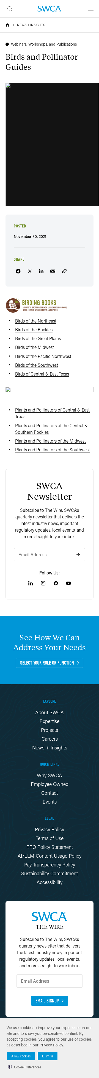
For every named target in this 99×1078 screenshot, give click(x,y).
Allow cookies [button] (21, 1056)
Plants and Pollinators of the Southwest (52, 449)
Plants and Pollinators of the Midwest (50, 441)
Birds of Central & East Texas (42, 374)
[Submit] (78, 555)
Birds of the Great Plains (38, 338)
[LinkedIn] (30, 583)
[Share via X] (29, 271)
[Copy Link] (64, 271)
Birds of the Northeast (35, 321)
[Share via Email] (52, 271)
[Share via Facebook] (18, 271)
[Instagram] (43, 583)
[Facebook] (55, 583)
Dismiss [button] (47, 1056)
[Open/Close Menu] (90, 8)
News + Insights (31, 25)
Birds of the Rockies (34, 329)
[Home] (7, 25)
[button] (24, 1067)
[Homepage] (49, 8)
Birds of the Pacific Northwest (43, 356)
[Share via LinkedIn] (41, 271)
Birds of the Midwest (34, 347)
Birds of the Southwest (36, 365)
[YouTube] (68, 583)
